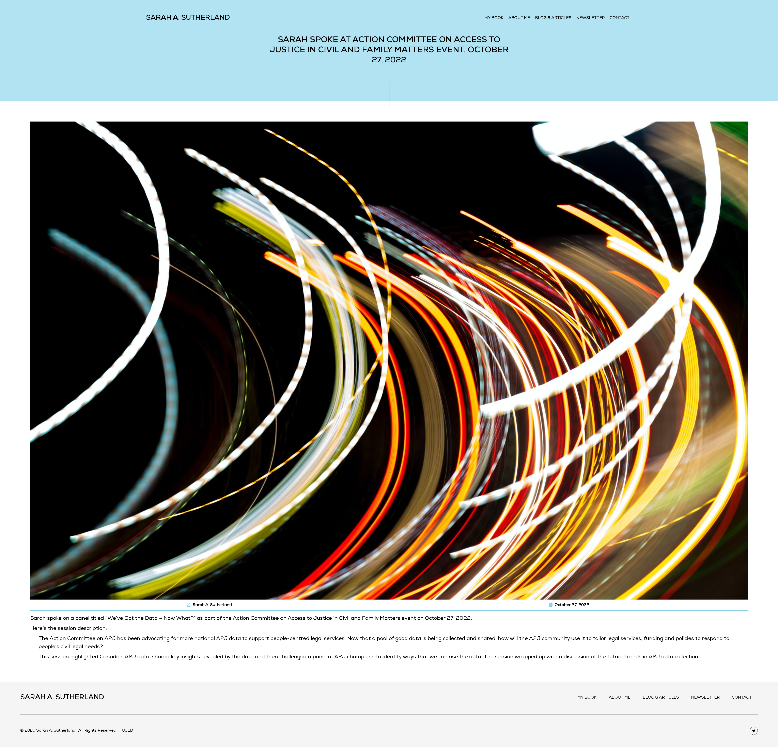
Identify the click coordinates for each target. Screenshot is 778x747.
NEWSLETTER (590, 18)
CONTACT (619, 18)
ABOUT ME (519, 18)
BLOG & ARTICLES (553, 18)
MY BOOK (493, 18)
